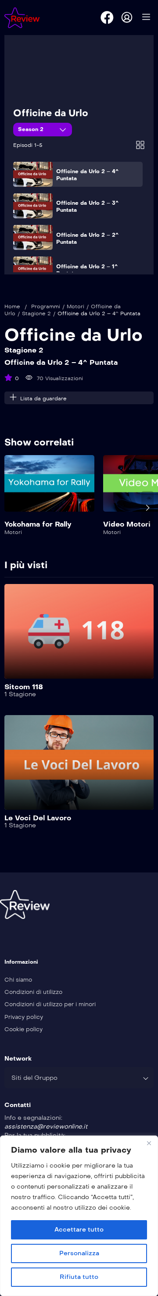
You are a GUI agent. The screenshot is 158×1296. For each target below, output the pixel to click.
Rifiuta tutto (79, 1277)
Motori (75, 306)
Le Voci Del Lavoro (37, 818)
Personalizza (79, 1253)
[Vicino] (149, 1143)
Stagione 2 (36, 313)
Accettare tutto (79, 1229)
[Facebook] (107, 17)
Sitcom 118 (23, 687)
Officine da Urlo (50, 113)
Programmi (45, 306)
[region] (79, 1216)
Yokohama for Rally (38, 524)
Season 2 (31, 129)
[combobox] (79, 1077)
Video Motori (127, 524)
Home (12, 306)
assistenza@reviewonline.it (45, 1126)
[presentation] (10, 507)
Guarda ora (50, 488)
